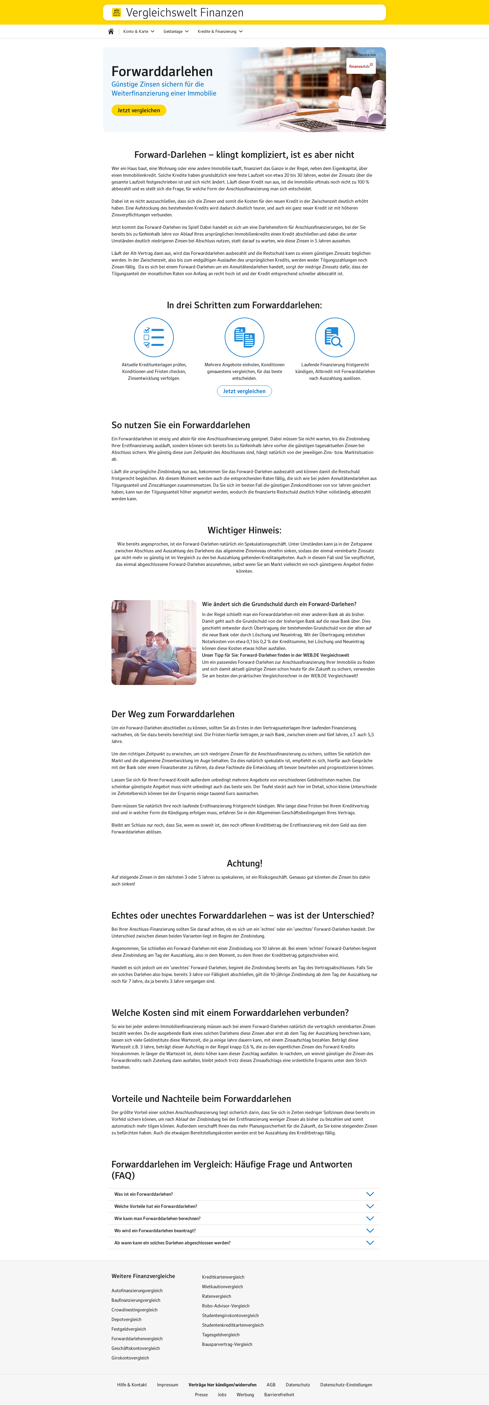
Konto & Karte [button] (136, 31)
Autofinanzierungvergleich (137, 1290)
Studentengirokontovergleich (230, 1315)
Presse (201, 1394)
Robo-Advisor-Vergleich (226, 1306)
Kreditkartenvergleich (223, 1277)
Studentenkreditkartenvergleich (233, 1325)
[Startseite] (111, 31)
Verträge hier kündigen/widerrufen (222, 1385)
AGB (271, 1384)
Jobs (222, 1394)
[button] (138, 110)
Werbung (245, 1394)
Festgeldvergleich (128, 1329)
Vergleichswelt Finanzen (185, 12)
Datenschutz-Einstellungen (346, 1384)
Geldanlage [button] (174, 31)
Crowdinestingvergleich (134, 1310)
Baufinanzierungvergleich (135, 1300)
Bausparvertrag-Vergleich (227, 1344)
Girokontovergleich (130, 1358)
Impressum (167, 1384)
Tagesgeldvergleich (221, 1334)
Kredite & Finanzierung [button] (218, 31)
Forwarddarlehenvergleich (137, 1338)
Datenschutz (298, 1384)
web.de (116, 12)
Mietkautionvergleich (222, 1286)
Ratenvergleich (216, 1296)
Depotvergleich (126, 1319)
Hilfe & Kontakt (132, 1384)
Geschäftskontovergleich (135, 1348)
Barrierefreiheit (279, 1394)
